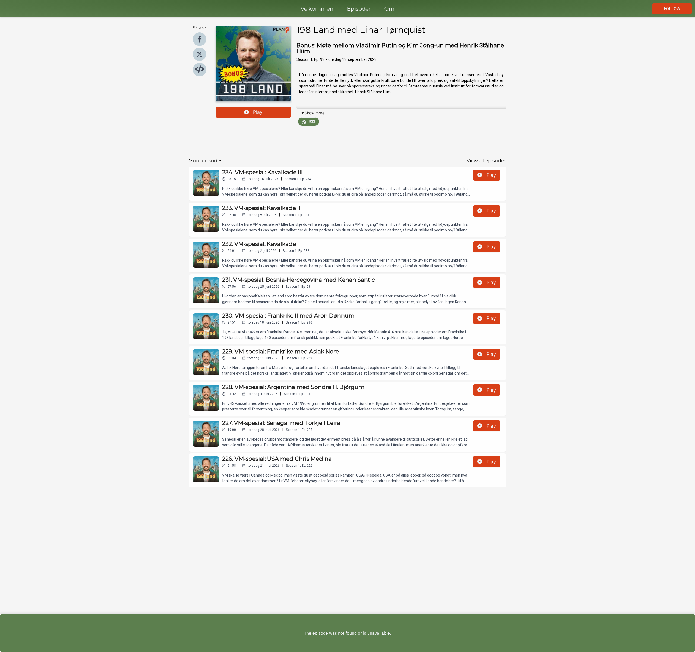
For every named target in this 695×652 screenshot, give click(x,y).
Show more (314, 113)
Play (258, 112)
